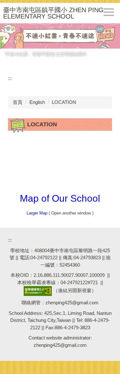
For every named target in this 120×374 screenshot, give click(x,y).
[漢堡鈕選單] (108, 12)
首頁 (17, 102)
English (37, 102)
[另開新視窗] (60, 36)
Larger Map (37, 213)
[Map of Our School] (60, 165)
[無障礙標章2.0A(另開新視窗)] (38, 290)
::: (10, 78)
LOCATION (64, 102)
